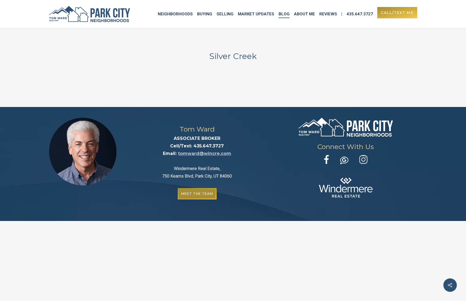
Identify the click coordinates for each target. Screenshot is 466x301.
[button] (197, 193)
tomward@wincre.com (204, 153)
